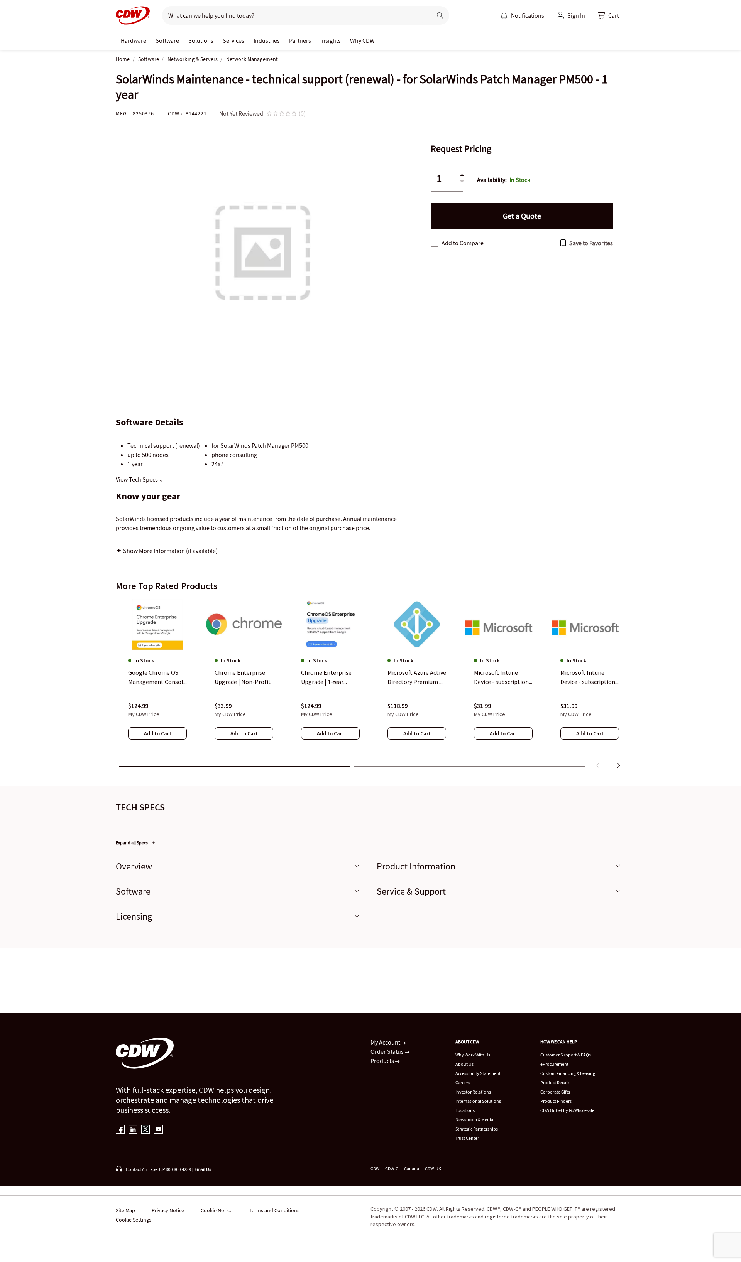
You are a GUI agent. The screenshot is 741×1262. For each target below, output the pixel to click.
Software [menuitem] (167, 40)
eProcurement (554, 1064)
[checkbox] (434, 243)
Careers (462, 1082)
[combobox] (294, 15)
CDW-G (391, 1168)
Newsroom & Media (474, 1119)
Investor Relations (473, 1092)
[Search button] (440, 15)
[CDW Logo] (133, 15)
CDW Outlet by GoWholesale (567, 1110)
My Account (385, 1042)
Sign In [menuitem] (576, 15)
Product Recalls (555, 1082)
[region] (370, 685)
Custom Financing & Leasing (567, 1073)
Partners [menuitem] (300, 40)
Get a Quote (522, 216)
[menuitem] (504, 15)
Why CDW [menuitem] (362, 40)
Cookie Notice (216, 1210)
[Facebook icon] (120, 1130)
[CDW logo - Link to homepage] (133, 15)
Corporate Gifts (555, 1092)
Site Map (125, 1210)
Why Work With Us (472, 1055)
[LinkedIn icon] (133, 1130)
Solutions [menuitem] (200, 40)
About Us (464, 1064)
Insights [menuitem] (330, 40)
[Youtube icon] (158, 1130)
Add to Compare (463, 243)
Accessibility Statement (478, 1073)
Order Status (387, 1051)
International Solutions (478, 1101)
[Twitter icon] (145, 1130)
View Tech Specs (137, 479)
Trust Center (467, 1138)
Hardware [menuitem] (133, 40)
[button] (608, 15)
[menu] (522, 15)
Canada (411, 1168)
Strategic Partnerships (476, 1129)
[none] (133, 40)
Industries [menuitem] (267, 40)
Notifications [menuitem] (527, 15)
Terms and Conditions (274, 1210)
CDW (374, 1168)
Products (382, 1061)
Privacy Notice (168, 1210)
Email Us (203, 1169)
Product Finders (556, 1101)
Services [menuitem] (233, 40)
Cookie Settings (133, 1219)
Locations (465, 1110)
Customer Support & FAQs (565, 1055)
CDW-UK (433, 1168)
